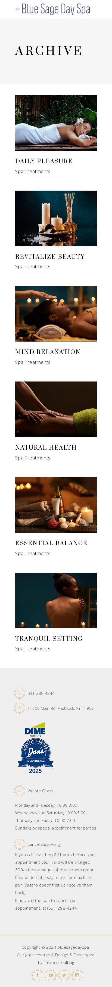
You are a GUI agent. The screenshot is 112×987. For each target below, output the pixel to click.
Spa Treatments (33, 171)
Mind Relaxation (48, 352)
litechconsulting (59, 962)
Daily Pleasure (44, 161)
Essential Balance (51, 543)
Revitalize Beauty (50, 257)
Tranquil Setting (49, 639)
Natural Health (46, 448)
